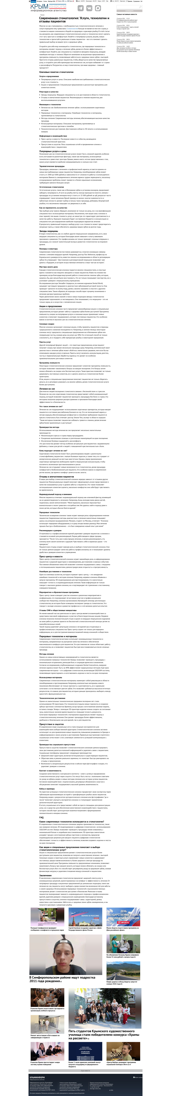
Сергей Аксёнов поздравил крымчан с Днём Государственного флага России (128, 35)
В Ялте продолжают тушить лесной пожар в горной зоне (127, 28)
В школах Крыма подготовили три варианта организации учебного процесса (47, 1009)
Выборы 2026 (51, 1)
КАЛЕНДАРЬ (129, 11)
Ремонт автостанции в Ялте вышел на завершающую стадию (45, 1036)
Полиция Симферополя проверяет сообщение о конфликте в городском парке (47, 929)
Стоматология (72, 28)
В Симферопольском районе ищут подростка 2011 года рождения (127, 21)
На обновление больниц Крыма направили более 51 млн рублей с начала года (123, 956)
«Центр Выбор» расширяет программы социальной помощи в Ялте (121, 1063)
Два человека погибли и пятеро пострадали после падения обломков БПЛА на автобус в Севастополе (128, 49)
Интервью (39, 1)
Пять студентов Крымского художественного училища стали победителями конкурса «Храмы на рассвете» (104, 1034)
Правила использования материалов (99, 1082)
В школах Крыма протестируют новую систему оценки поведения (45, 1063)
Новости (33, 1)
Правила (130, 1)
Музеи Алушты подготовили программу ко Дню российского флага (129, 42)
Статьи (45, 1)
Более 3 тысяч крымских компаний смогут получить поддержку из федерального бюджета (85, 1064)
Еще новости (85, 1071)
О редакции (136, 1)
